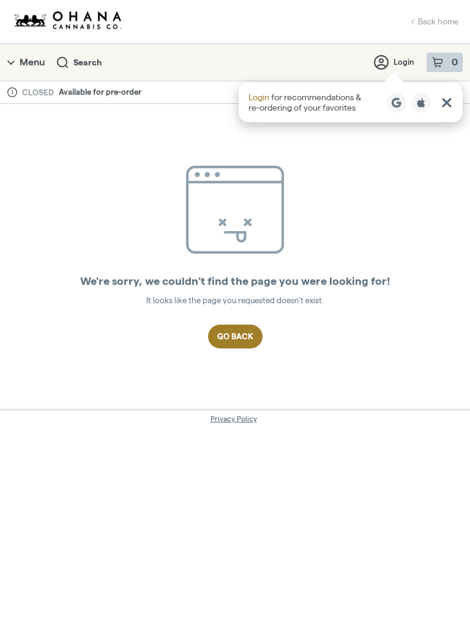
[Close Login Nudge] (447, 103)
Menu (32, 62)
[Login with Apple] (421, 102)
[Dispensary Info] (12, 92)
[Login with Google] (396, 102)
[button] (351, 102)
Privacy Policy (234, 418)
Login (404, 61)
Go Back (235, 336)
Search (87, 62)
